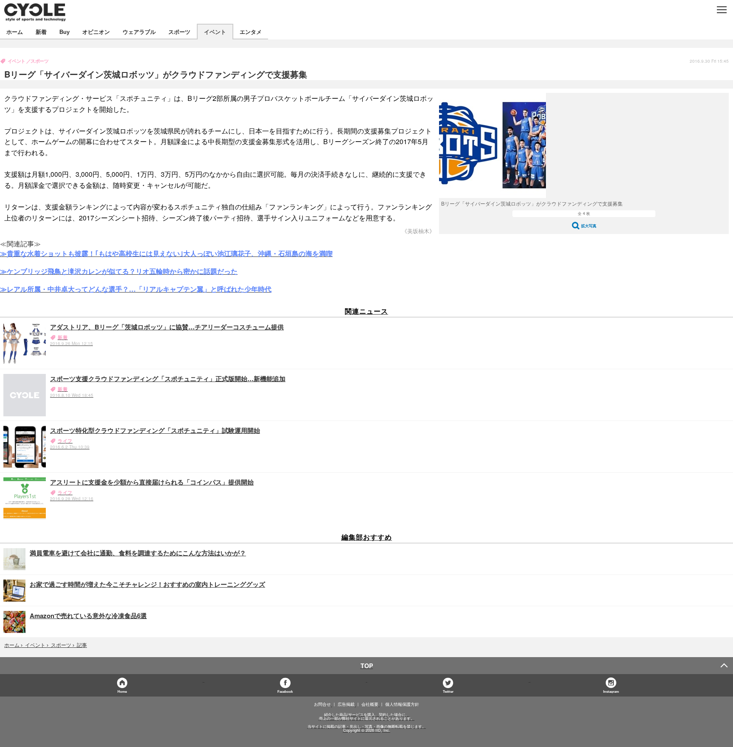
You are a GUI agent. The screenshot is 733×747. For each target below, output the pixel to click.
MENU (721, 10)
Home (122, 691)
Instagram (611, 691)
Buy (64, 31)
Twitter (448, 691)
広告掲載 (346, 704)
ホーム (14, 31)
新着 (41, 31)
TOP (367, 665)
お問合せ (322, 704)
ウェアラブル (139, 31)
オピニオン (96, 31)
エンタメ (251, 31)
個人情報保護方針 (402, 704)
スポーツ (179, 31)
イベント (215, 31)
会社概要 (369, 704)
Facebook (285, 691)
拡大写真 (588, 226)
